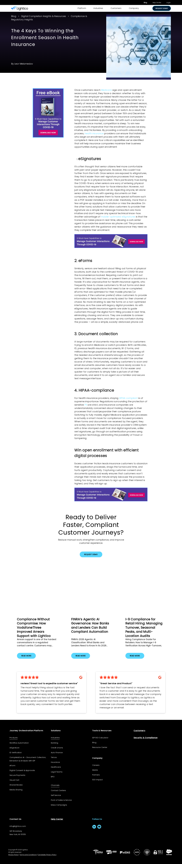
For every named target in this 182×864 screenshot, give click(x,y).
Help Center (157, 2)
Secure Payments (17, 775)
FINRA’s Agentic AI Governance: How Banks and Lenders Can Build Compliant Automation (90, 625)
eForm (12, 765)
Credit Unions (57, 747)
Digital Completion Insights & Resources (43, 16)
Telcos (54, 757)
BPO (53, 776)
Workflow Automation (19, 743)
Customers (116, 8)
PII (86, 404)
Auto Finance (57, 752)
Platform (82, 8)
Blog (145, 2)
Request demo (162, 8)
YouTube (99, 827)
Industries (98, 8)
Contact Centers (58, 790)
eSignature (14, 747)
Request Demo (91, 554)
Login (169, 2)
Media (95, 770)
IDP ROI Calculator (100, 737)
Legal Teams (56, 772)
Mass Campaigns (59, 805)
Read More (26, 655)
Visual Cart (14, 780)
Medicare (106, 90)
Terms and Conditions (28, 854)
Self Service (56, 795)
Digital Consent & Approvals (22, 770)
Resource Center (99, 747)
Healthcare (56, 767)
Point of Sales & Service (61, 800)
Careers (95, 765)
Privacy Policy (13, 854)
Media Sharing (16, 789)
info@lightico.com (18, 826)
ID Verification (16, 752)
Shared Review (16, 785)
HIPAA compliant (128, 398)
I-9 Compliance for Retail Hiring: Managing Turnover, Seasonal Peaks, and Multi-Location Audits (143, 627)
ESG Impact (97, 779)
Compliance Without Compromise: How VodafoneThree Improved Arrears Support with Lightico (34, 627)
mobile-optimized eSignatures (118, 216)
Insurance (55, 762)
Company (134, 8)
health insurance (94, 133)
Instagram (104, 827)
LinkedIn (94, 827)
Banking (54, 743)
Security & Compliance (145, 737)
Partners (96, 775)
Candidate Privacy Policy (47, 854)
